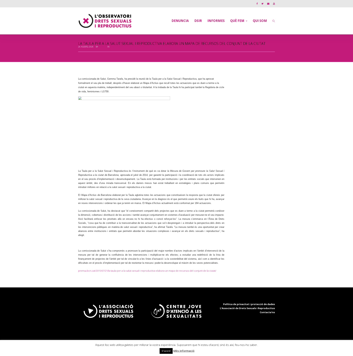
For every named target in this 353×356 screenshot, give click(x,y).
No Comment (132, 46)
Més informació (184, 351)
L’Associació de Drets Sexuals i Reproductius (247, 308)
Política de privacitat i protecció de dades (249, 304)
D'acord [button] (166, 351)
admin (102, 46)
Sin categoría (117, 46)
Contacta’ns (267, 312)
